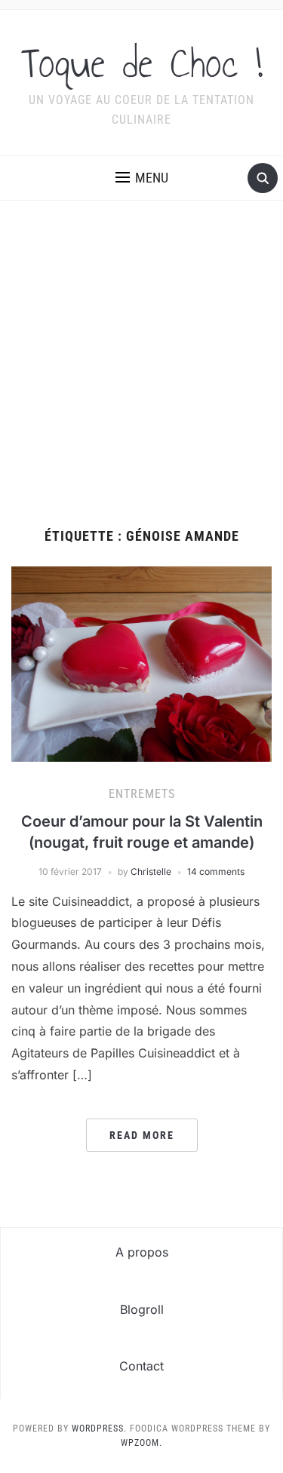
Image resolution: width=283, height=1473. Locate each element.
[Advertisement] (141, 379)
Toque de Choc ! (142, 63)
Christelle (151, 871)
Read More (141, 1135)
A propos (141, 1252)
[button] (141, 178)
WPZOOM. (141, 1443)
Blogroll (142, 1309)
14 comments (216, 871)
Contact (141, 1365)
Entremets (142, 794)
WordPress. (99, 1428)
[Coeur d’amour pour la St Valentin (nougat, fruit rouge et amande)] (141, 663)
